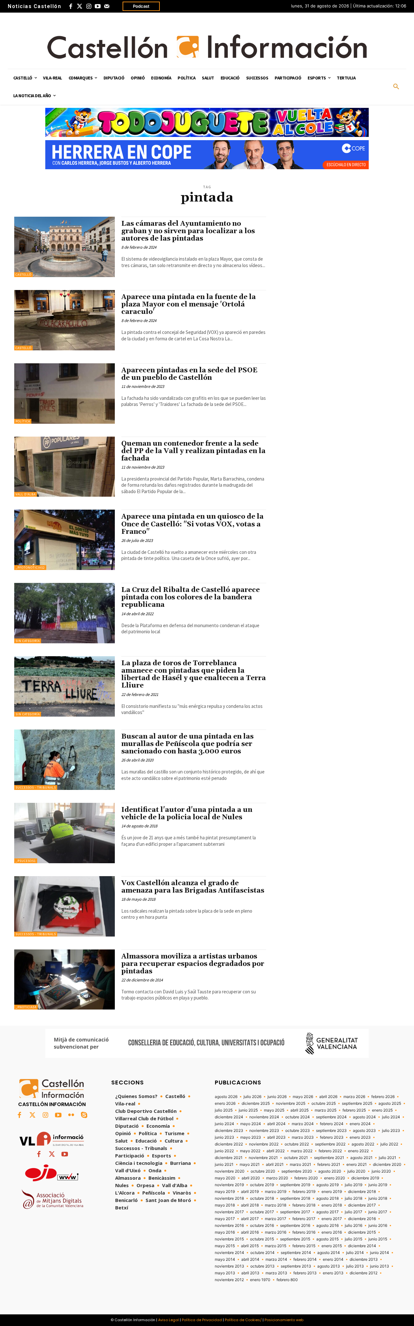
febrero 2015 (303, 1246)
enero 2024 (360, 1124)
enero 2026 (225, 1103)
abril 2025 (299, 1110)
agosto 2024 (364, 1117)
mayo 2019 (225, 1192)
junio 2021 (224, 1164)
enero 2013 (333, 1273)
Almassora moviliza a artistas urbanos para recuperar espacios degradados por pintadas (192, 964)
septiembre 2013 (296, 1266)
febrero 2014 (305, 1259)
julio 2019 (353, 1185)
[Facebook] (70, 6)
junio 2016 (377, 1226)
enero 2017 (331, 1219)
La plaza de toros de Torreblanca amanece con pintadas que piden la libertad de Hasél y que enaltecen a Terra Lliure (193, 674)
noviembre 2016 (229, 1226)
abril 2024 (276, 1124)
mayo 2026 (303, 1097)
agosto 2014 (328, 1253)
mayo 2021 (250, 1164)
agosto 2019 (327, 1185)
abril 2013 (250, 1273)
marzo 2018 (275, 1205)
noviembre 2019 (229, 1185)
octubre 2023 (297, 1131)
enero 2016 (331, 1232)
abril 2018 (250, 1205)
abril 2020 (251, 1178)
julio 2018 (353, 1198)
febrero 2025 (354, 1110)
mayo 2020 (225, 1178)
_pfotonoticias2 (30, 567)
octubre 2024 (297, 1117)
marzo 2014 (276, 1259)
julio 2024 (391, 1117)
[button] (396, 87)
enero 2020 (334, 1178)
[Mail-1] (107, 6)
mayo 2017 (225, 1219)
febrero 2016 (303, 1232)
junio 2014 (379, 1253)
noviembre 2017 (229, 1212)
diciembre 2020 (387, 1164)
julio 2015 (353, 1239)
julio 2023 (391, 1131)
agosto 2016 (327, 1226)
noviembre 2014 (229, 1253)
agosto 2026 (226, 1097)
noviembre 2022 (263, 1144)
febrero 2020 (306, 1178)
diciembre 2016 (362, 1219)
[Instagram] (89, 6)
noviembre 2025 (290, 1103)
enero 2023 (360, 1137)
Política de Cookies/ (243, 1319)
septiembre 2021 (329, 1158)
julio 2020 (356, 1171)
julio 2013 (355, 1266)
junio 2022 (224, 1151)
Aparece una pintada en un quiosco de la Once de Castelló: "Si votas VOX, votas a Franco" (192, 524)
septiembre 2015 (295, 1239)
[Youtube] (98, 6)
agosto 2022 (363, 1144)
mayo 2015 (225, 1246)
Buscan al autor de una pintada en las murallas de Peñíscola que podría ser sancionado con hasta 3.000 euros (187, 744)
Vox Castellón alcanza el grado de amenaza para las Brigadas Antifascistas (192, 887)
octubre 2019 (262, 1185)
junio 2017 (377, 1212)
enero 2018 (331, 1205)
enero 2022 (358, 1151)
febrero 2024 (331, 1124)
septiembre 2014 (296, 1253)
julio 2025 (224, 1110)
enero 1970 (260, 1280)
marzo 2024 (303, 1124)
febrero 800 (287, 1280)
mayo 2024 (250, 1124)
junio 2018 (377, 1198)
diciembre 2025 (256, 1103)
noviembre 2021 (263, 1158)
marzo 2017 (275, 1219)
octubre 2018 (262, 1198)
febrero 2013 (305, 1273)
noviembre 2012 (229, 1280)
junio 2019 (377, 1185)
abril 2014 (250, 1259)
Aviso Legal (168, 1319)
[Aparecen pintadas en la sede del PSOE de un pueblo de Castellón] (64, 393)
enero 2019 (331, 1192)
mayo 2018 (225, 1205)
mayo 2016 (225, 1232)
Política (23, 421)
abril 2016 (250, 1232)
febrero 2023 (331, 1137)
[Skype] (84, 1115)
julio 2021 (387, 1158)
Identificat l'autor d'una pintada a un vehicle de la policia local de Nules (186, 814)
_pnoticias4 (26, 1007)
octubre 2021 (296, 1158)
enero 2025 (382, 1110)
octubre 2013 (262, 1266)
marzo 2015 (275, 1246)
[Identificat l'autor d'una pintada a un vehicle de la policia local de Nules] (64, 833)
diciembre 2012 (363, 1273)
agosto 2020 (329, 1171)
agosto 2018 (327, 1198)
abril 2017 (250, 1219)
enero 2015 (331, 1246)
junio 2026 (277, 1097)
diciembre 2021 (229, 1158)
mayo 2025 (274, 1110)
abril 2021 (275, 1164)
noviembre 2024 (264, 1117)
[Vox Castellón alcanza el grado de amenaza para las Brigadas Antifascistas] (64, 906)
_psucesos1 (26, 861)
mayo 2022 (250, 1151)
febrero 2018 (303, 1205)
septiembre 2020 (296, 1171)
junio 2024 (224, 1124)
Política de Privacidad (202, 1319)
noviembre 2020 (230, 1171)
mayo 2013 (225, 1273)
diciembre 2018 (362, 1192)
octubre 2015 (262, 1239)
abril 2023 (276, 1137)
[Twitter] (79, 6)
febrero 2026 (383, 1097)
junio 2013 (379, 1266)
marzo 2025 (325, 1110)
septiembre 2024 (331, 1117)
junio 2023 (224, 1137)
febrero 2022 (330, 1151)
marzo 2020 (277, 1178)
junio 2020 (381, 1171)
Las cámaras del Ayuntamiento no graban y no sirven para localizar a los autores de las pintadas (188, 231)
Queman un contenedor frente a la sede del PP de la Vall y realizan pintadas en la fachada (193, 451)
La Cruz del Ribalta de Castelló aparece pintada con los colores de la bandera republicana (190, 597)
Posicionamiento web (284, 1319)
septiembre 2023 (331, 1131)
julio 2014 (355, 1253)
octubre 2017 (262, 1212)
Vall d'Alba (26, 494)
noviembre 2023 (264, 1131)
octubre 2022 (297, 1144)
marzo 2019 (275, 1192)
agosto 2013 (328, 1266)
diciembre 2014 (362, 1246)
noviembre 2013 (229, 1266)
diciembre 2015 (362, 1232)
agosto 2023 (364, 1131)
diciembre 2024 (229, 1117)
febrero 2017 (303, 1219)
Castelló (23, 275)
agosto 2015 (327, 1239)
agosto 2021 (361, 1158)
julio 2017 (353, 1212)
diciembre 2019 (365, 1178)
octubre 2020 (263, 1171)
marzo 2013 (276, 1273)
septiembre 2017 (295, 1212)
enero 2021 (356, 1164)
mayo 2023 (250, 1137)
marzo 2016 (275, 1232)
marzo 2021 (300, 1164)
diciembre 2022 (229, 1144)
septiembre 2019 (295, 1185)
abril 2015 (250, 1246)
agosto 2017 (327, 1212)
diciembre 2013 (364, 1259)
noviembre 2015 (229, 1239)
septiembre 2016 (295, 1226)
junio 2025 (248, 1110)
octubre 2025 (323, 1103)
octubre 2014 (262, 1253)
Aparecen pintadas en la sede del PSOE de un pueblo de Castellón (189, 374)
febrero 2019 (303, 1192)
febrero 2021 (328, 1164)
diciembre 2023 (229, 1131)
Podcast (141, 6)
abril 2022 (276, 1151)
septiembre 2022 (330, 1144)
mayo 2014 (225, 1259)
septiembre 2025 (357, 1103)
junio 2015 (377, 1239)
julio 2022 (389, 1144)
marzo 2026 (354, 1097)
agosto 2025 (389, 1103)
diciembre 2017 (362, 1205)
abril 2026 (328, 1097)
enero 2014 (333, 1259)
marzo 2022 (301, 1151)
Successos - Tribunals (36, 787)
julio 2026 (252, 1097)
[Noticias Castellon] (207, 46)
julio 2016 (353, 1226)
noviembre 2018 (229, 1198)
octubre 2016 (262, 1226)
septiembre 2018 (295, 1198)
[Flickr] (71, 1115)
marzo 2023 (303, 1137)
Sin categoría (28, 641)
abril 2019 (250, 1192)
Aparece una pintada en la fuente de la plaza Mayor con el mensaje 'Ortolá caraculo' (188, 304)
